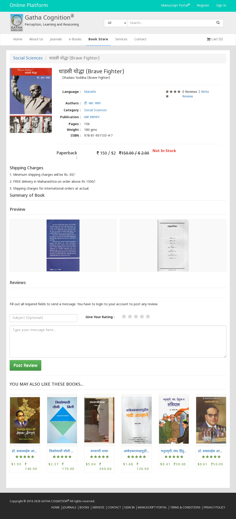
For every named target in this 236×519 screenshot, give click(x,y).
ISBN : (76, 136)
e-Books (75, 39)
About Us (36, 39)
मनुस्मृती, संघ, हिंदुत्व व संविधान (151, 451)
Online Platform (29, 5)
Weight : (74, 130)
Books (84, 508)
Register (203, 5)
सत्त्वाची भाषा (70, 451)
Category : (72, 110)
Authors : (73, 103)
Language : (71, 92)
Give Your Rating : (100, 317)
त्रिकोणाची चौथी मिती (33, 451)
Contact (140, 39)
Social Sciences (28, 58)
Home (19, 39)
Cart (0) (216, 39)
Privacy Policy (214, 508)
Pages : (75, 124)
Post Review (25, 365)
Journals (56, 39)
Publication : (70, 117)
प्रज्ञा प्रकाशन (91, 117)
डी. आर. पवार (92, 103)
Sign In (221, 5)
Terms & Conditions (185, 508)
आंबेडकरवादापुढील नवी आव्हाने (115, 451)
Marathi (90, 92)
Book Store (98, 39)
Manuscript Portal (175, 5)
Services (121, 39)
